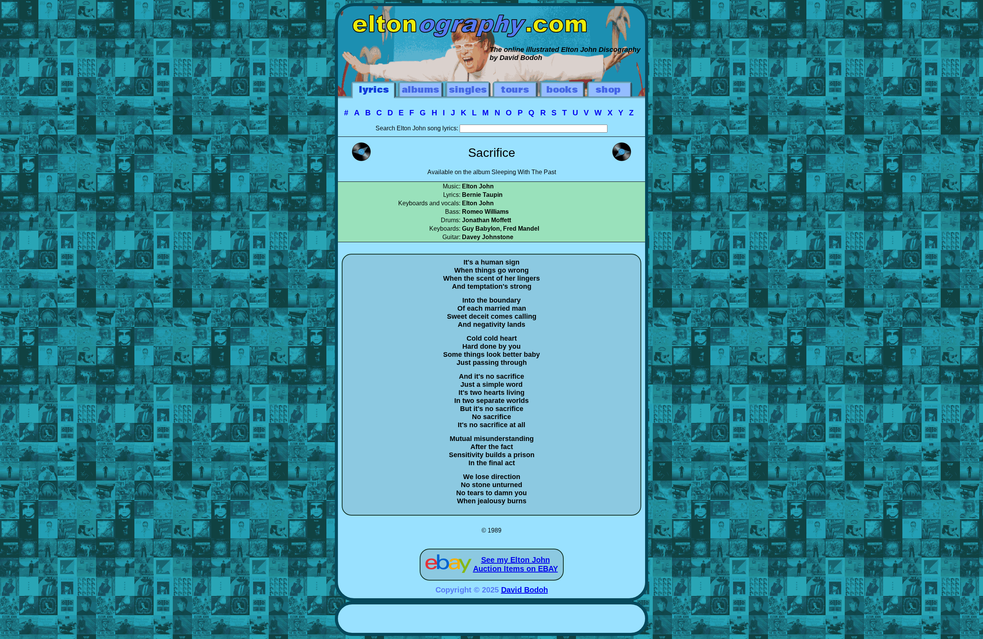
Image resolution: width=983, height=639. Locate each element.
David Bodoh (524, 590)
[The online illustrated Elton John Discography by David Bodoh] (491, 10)
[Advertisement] (491, 619)
